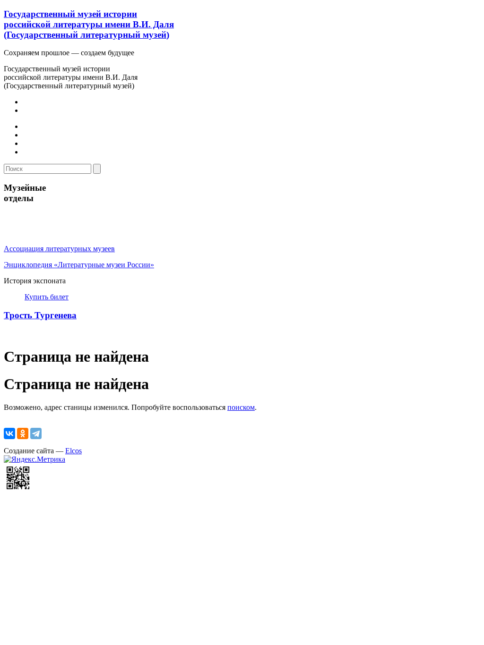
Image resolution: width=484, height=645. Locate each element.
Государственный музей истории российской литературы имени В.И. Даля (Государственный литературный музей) (89, 24)
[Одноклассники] (22, 433)
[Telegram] (36, 433)
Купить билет (47, 297)
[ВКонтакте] (9, 433)
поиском (241, 407)
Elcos (73, 451)
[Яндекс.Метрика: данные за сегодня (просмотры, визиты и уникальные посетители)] (34, 459)
